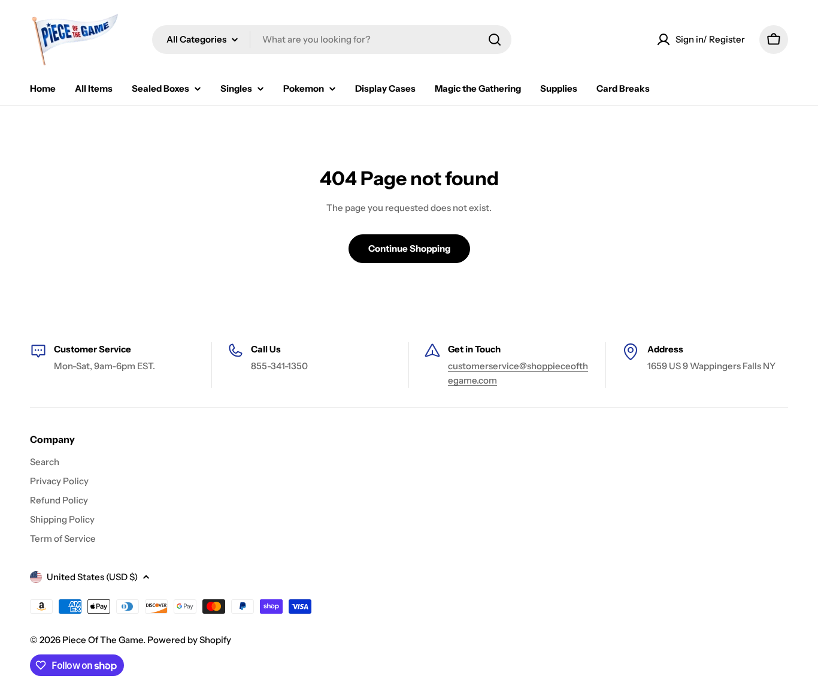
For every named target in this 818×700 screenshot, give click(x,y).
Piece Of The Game (102, 639)
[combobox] (331, 39)
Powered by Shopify (189, 639)
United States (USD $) (92, 577)
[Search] (494, 39)
